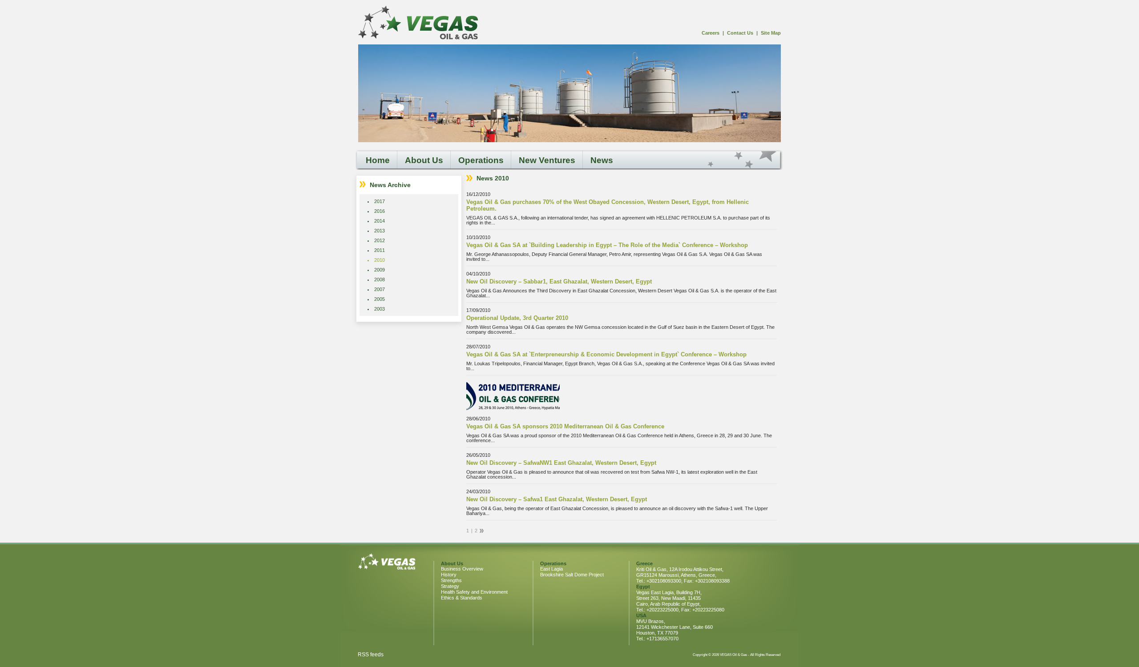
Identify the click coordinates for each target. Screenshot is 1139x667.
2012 (379, 240)
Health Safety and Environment (474, 592)
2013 (379, 230)
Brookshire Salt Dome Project (572, 574)
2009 (379, 269)
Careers (710, 33)
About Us (424, 160)
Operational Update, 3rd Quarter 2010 (517, 318)
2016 (379, 211)
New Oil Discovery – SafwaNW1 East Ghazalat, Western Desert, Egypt (561, 462)
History (448, 574)
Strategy (450, 586)
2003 (379, 309)
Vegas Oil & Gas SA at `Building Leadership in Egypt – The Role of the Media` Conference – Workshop (607, 245)
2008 (379, 279)
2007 (379, 289)
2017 (379, 201)
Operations (481, 160)
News (601, 160)
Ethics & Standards (461, 597)
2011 (379, 250)
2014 (379, 221)
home (418, 23)
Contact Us (740, 33)
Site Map (771, 33)
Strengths (451, 580)
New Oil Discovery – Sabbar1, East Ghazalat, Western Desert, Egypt (559, 281)
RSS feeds (371, 654)
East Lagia (551, 568)
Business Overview (462, 568)
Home (378, 160)
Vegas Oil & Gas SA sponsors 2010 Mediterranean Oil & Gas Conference (565, 426)
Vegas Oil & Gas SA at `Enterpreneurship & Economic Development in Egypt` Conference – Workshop (606, 354)
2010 (379, 260)
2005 (379, 299)
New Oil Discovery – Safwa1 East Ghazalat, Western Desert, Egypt (556, 499)
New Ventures (547, 160)
